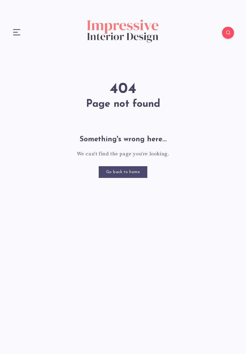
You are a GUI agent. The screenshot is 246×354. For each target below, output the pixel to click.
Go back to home (123, 172)
